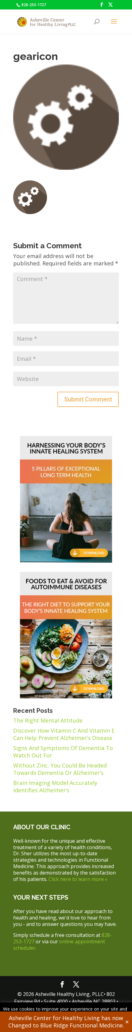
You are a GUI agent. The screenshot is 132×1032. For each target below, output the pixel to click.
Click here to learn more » (78, 879)
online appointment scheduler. (59, 944)
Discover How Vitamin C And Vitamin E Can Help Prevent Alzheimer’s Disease (64, 734)
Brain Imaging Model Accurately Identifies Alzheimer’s (55, 786)
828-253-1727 (33, 4)
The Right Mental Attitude (48, 720)
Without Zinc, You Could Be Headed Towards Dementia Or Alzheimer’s (60, 769)
